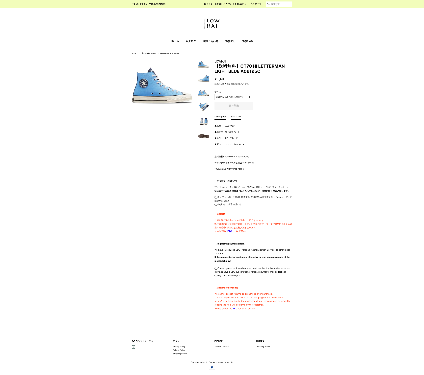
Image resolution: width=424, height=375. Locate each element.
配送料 (217, 84)
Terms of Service (221, 346)
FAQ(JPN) (230, 41)
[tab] (220, 117)
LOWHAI (211, 362)
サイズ (217, 91)
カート (258, 4)
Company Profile (263, 346)
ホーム (175, 41)
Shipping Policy (180, 354)
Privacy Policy (179, 346)
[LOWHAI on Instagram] (133, 348)
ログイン (208, 4)
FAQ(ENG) (247, 41)
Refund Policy (179, 350)
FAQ (229, 231)
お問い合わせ (210, 41)
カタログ (191, 41)
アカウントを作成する (234, 4)
